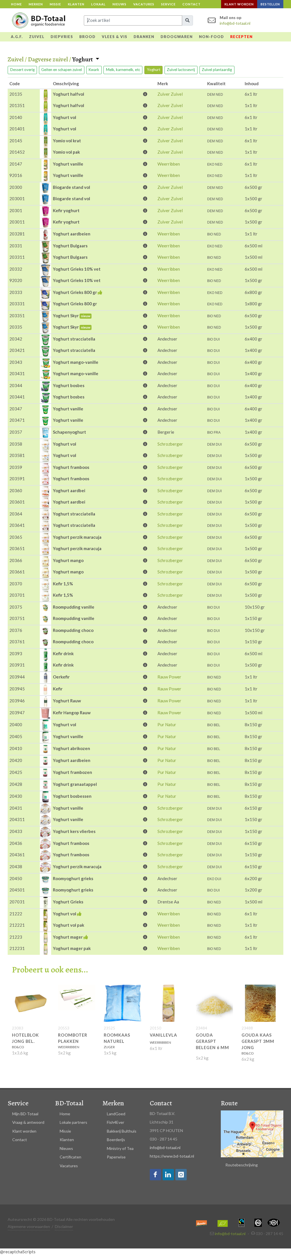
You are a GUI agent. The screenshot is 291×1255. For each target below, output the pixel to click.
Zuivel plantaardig (217, 69)
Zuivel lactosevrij (181, 69)
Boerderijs (116, 1139)
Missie (55, 4)
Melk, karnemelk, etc (123, 69)
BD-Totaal (69, 1103)
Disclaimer (64, 1226)
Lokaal (98, 4)
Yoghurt (83, 59)
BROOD (87, 36)
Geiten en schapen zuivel (61, 69)
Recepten (241, 36)
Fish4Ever (115, 1122)
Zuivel (16, 59)
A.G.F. (17, 36)
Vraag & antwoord (28, 1122)
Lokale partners (73, 1122)
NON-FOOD (211, 36)
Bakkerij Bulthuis (121, 1131)
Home (16, 4)
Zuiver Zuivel (170, 94)
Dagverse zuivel (48, 59)
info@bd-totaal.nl (235, 23)
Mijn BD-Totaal (25, 1113)
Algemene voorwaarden (29, 1226)
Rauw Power (169, 676)
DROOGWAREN (177, 36)
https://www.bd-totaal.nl (172, 1156)
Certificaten (70, 1156)
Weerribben (168, 163)
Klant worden (239, 4)
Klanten (76, 4)
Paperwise (116, 1156)
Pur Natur (166, 724)
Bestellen (270, 4)
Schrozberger (170, 443)
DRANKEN (144, 36)
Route (229, 1103)
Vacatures (143, 4)
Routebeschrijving (241, 1164)
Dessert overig (22, 69)
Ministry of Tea (120, 1148)
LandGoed (116, 1113)
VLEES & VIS (114, 36)
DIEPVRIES (62, 36)
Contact (191, 4)
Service (168, 4)
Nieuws (119, 4)
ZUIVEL (36, 36)
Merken (36, 4)
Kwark (94, 69)
